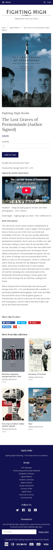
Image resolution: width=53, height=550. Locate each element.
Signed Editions (15, 28)
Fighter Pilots (26, 492)
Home (4, 28)
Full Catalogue (26, 468)
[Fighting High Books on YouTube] (35, 511)
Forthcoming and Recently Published (26, 471)
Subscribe (44, 532)
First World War (26, 498)
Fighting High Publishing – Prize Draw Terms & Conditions (26, 455)
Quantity (5, 141)
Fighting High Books (25, 539)
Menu (8, 2)
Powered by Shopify (41, 539)
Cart (49, 2)
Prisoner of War (26, 489)
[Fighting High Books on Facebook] (23, 511)
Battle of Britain (26, 483)
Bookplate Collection (26, 474)
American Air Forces (26, 495)
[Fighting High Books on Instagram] (29, 511)
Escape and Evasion (26, 486)
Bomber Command (26, 480)
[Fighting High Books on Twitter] (17, 511)
